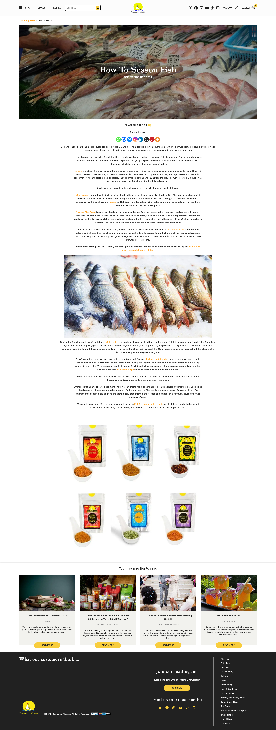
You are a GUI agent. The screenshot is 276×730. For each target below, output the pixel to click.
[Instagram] (135, 139)
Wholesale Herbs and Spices (234, 710)
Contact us (226, 667)
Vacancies (225, 723)
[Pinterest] (152, 139)
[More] (157, 139)
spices (113, 202)
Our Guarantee (227, 693)
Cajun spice (112, 342)
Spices (42, 7)
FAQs (223, 680)
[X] (146, 139)
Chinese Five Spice (86, 212)
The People (226, 706)
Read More (47, 645)
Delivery (224, 676)
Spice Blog (225, 663)
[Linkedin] (140, 139)
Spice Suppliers (27, 20)
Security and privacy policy (233, 697)
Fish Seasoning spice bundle (149, 404)
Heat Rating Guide (229, 689)
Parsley (78, 171)
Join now (177, 688)
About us (225, 659)
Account (228, 7)
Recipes (56, 7)
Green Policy (226, 684)
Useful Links (226, 719)
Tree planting (227, 715)
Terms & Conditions (229, 702)
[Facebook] (123, 139)
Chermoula (82, 195)
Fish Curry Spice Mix (156, 359)
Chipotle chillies (176, 229)
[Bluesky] (129, 139)
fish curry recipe (125, 369)
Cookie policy (227, 672)
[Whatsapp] (118, 139)
